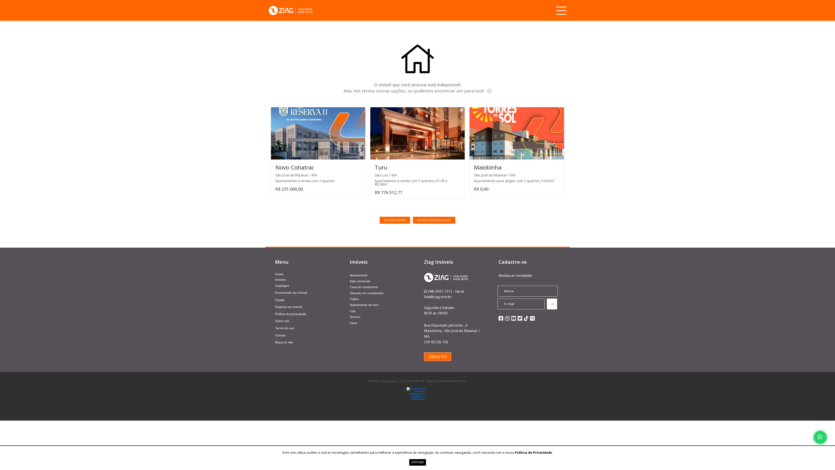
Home (279, 274)
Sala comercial (360, 281)
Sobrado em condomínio (367, 293)
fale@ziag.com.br (438, 296)
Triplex (354, 299)
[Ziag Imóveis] (290, 10)
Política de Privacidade (533, 452)
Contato (280, 335)
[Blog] (532, 318)
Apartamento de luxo (364, 305)
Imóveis (280, 279)
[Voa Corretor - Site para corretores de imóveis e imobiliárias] (417, 400)
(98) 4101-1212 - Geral (446, 291)
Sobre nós (282, 321)
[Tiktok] (526, 318)
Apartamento (358, 275)
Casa (353, 323)
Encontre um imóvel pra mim (434, 220)
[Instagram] (507, 318)
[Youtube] (513, 318)
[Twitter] (520, 318)
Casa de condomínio (364, 287)
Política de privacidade (290, 314)
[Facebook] (501, 318)
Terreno (355, 317)
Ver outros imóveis (395, 220)
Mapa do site (284, 342)
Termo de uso (284, 328)
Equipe (280, 300)
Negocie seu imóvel (288, 307)
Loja (353, 311)
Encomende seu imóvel (291, 292)
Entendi (417, 462)
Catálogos (282, 285)
